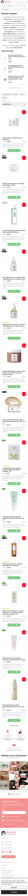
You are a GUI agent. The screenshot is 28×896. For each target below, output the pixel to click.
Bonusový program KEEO (7, 870)
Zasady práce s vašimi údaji (8, 875)
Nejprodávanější (6, 94)
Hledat (24, 5)
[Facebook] (2, 851)
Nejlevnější (15, 94)
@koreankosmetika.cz (14, 757)
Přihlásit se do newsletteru (9, 824)
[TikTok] (10, 851)
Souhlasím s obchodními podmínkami (11, 816)
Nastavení (14, 887)
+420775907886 (8, 845)
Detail (14, 150)
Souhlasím (14, 892)
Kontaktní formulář (8, 856)
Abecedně (4, 97)
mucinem (19, 27)
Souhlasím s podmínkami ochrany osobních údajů (14, 820)
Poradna (3, 868)
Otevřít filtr (7, 104)
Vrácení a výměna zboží (7, 877)
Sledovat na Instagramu (15, 794)
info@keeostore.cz (8, 842)
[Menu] (26, 2)
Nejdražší (22, 94)
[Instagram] (6, 851)
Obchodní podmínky (6, 873)
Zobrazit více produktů (14, 87)
